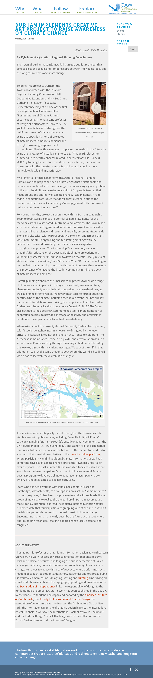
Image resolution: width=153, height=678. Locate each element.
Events (120, 30)
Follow (60, 10)
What (38, 10)
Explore (87, 10)
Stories (31, 38)
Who (20, 10)
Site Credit (122, 675)
